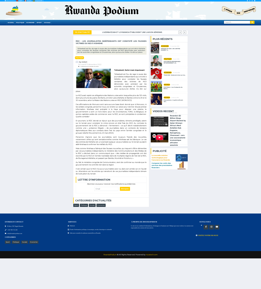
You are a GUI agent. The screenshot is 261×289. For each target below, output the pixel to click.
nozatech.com (152, 255)
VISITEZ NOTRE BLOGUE (207, 235)
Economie (30, 22)
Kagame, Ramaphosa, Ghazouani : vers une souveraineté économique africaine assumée (177, 137)
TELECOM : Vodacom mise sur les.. (175, 75)
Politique (20, 22)
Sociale (47, 22)
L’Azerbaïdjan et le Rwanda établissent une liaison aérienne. (122, 32)
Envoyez (125, 189)
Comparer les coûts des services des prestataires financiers (162, 165)
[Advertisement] (61, 274)
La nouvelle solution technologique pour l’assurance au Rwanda (161, 158)
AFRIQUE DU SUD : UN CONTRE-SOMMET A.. (170, 49)
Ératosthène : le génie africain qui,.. (173, 100)
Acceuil (11, 22)
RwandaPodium (110, 255)
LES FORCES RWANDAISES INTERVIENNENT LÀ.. (172, 62)
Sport (39, 22)
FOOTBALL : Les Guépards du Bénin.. (173, 88)
